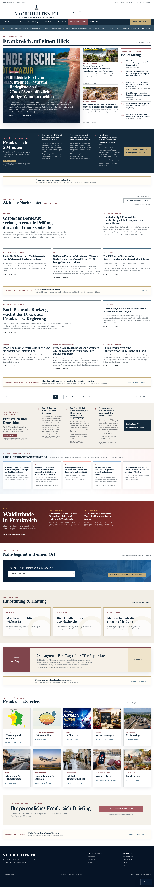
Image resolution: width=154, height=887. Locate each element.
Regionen (62, 22)
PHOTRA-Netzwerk (8, 874)
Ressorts (33, 22)
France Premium (140, 22)
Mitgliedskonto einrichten (121, 809)
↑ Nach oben (146, 882)
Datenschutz (92, 859)
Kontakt (90, 862)
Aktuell (9, 22)
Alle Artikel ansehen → (144, 196)
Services (94, 22)
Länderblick (127, 862)
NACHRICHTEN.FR (19, 855)
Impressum (91, 856)
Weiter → (146, 397)
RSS (124, 865)
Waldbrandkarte (78, 22)
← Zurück (7, 397)
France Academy (128, 859)
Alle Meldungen (144, 28)
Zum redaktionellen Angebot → (141, 602)
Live (7, 28)
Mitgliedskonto (144, 2)
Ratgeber (48, 22)
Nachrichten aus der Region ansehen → (127, 574)
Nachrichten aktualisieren (137, 200)
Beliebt (20, 22)
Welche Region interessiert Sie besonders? (30, 567)
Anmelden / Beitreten (124, 2)
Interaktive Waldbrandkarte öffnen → (15, 534)
